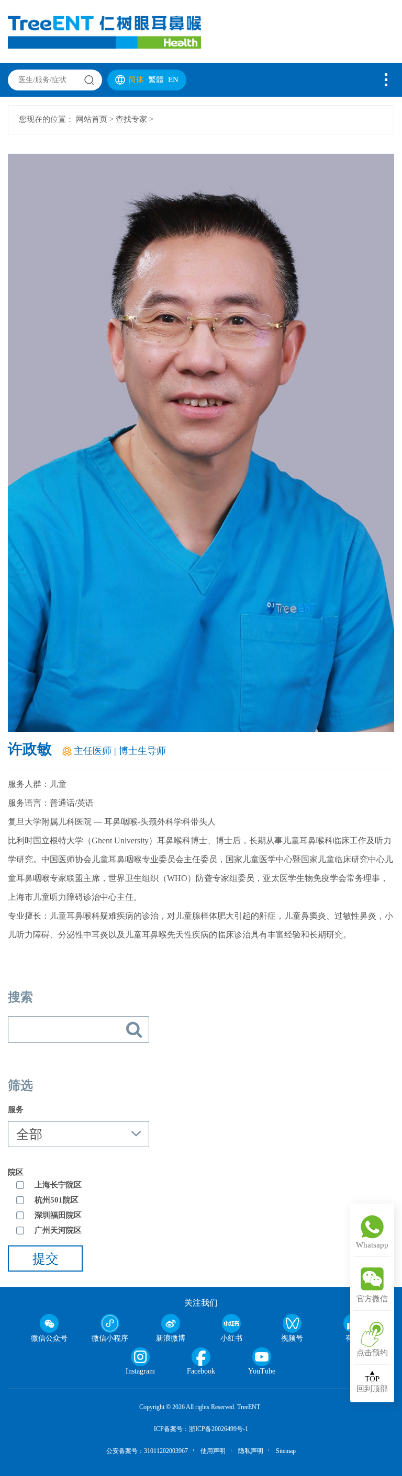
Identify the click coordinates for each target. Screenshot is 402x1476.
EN (173, 80)
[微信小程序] (109, 1323)
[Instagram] (140, 1356)
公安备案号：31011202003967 (147, 1451)
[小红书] (231, 1323)
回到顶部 (372, 1384)
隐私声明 (250, 1451)
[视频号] (292, 1323)
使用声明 (213, 1451)
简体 (137, 80)
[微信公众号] (49, 1323)
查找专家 (131, 120)
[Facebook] (201, 1356)
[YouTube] (261, 1356)
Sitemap (286, 1451)
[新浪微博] (170, 1323)
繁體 (157, 80)
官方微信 (372, 1299)
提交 (45, 1259)
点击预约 (372, 1353)
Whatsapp (372, 1245)
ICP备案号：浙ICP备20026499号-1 (201, 1429)
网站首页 (91, 120)
